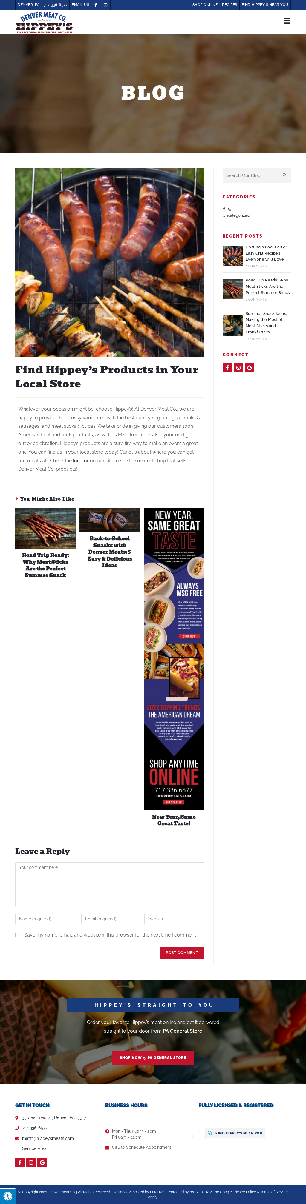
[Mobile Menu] (287, 20)
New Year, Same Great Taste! (174, 820)
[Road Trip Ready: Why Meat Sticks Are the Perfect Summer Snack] (233, 289)
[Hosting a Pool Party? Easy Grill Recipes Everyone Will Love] (233, 256)
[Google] (249, 367)
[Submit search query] (285, 175)
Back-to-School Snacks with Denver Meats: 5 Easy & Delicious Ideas (110, 552)
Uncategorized (236, 215)
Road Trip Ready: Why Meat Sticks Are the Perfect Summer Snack (45, 565)
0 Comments (256, 266)
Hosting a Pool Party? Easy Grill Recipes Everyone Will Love (266, 253)
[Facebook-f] (227, 367)
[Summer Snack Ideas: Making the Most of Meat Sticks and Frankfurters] (233, 325)
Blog (227, 208)
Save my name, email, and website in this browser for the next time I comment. (110, 935)
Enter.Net (157, 1192)
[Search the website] (257, 175)
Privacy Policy (244, 1192)
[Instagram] (238, 367)
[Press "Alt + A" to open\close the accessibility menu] (8, 1196)
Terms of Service (274, 1192)
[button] (153, 1058)
